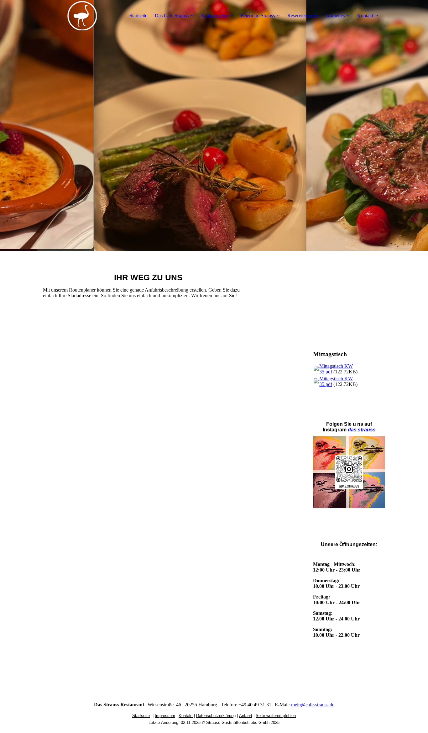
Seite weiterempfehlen (276, 715)
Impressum (165, 715)
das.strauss (362, 429)
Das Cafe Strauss (172, 15)
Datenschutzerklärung (216, 715)
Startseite (138, 15)
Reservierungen (302, 15)
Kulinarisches (214, 15)
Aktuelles (335, 15)
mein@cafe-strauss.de (312, 704)
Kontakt (365, 15)
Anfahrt (245, 715)
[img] (82, 15)
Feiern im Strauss (258, 15)
